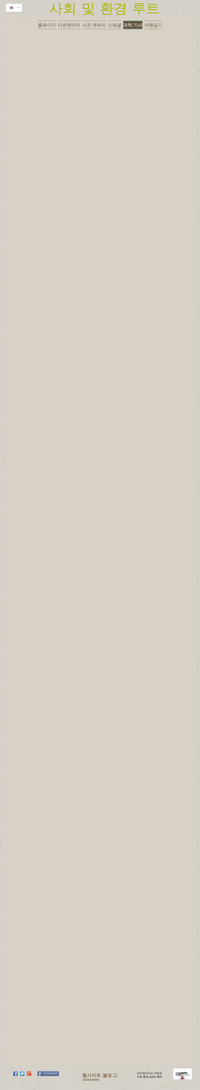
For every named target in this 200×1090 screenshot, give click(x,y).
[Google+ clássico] (29, 1073)
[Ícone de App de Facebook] (15, 1073)
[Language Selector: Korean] (13, 7)
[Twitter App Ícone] (22, 1073)
